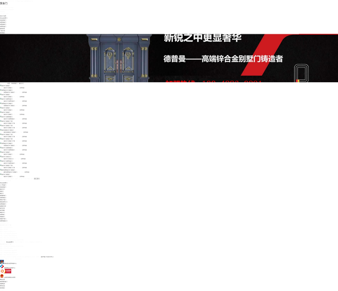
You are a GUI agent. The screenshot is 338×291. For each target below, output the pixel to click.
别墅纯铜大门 (3, 221)
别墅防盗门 (3, 26)
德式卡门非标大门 (9, 159)
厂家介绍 (2, 31)
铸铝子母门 (3, 200)
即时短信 (2, 286)
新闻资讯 (2, 28)
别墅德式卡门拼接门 (9, 92)
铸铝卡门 (2, 212)
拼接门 (2, 191)
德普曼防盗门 (3, 281)
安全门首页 (3, 16)
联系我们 (2, 33)
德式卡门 (21, 83)
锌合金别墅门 (3, 18)
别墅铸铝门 (3, 22)
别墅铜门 (2, 214)
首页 (8, 83)
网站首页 (2, 279)
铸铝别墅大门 (3, 202)
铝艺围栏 (2, 210)
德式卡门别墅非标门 (9, 101)
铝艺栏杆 (2, 208)
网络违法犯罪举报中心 (10, 263)
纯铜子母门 (3, 219)
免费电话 (2, 283)
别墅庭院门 (3, 24)
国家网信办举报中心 (9, 268)
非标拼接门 (3, 20)
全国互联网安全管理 (9, 277)
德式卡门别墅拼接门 (9, 119)
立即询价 (22, 88)
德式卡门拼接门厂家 (9, 123)
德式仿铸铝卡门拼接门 (10, 132)
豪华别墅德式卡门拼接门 (10, 172)
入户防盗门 (3, 185)
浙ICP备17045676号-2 (47, 257)
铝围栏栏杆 (3, 206)
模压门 (2, 193)
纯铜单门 (2, 216)
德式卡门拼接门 (8, 88)
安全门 (3, 3)
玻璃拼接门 (3, 195)
